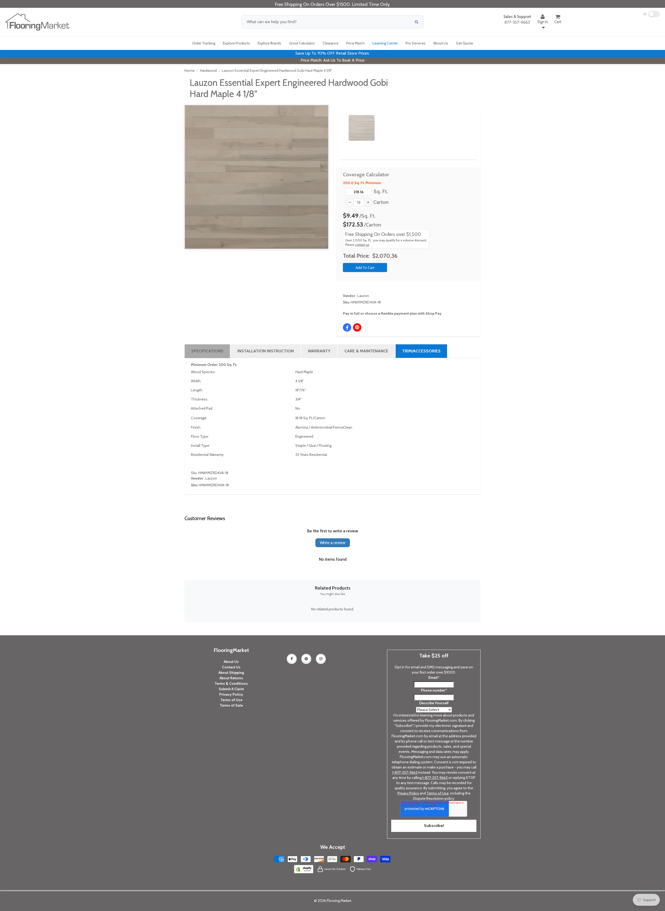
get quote (464, 43)
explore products (236, 43)
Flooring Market (339, 900)
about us (440, 43)
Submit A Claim (231, 689)
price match (355, 43)
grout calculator (302, 43)
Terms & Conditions (231, 683)
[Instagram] (321, 659)
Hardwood (208, 70)
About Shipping (231, 672)
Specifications (207, 350)
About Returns (231, 678)
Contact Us (231, 667)
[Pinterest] (306, 659)
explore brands (269, 43)
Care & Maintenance (366, 350)
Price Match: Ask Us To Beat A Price (332, 60)
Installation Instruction (265, 350)
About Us (231, 661)
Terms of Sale (231, 705)
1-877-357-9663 (404, 772)
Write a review (332, 542)
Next (464, 123)
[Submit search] (416, 22)
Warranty (319, 350)
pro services (415, 43)
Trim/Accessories (421, 350)
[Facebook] (292, 659)
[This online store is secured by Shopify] (303, 868)
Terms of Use (231, 699)
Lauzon (363, 295)
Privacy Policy (231, 694)
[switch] (651, 14)
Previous (341, 123)
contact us (362, 245)
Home (189, 70)
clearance (330, 43)
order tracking (203, 43)
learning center (385, 43)
